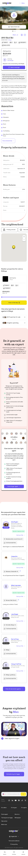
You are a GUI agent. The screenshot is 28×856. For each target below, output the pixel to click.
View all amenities (7, 140)
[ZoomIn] (24, 236)
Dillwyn (10, 40)
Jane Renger (10, 60)
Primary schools (11, 229)
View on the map (13, 302)
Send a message (15, 67)
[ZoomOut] (24, 239)
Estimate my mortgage (13, 774)
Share (14, 35)
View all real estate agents (13, 689)
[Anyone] (6, 3)
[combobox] (4, 794)
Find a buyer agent (12, 486)
